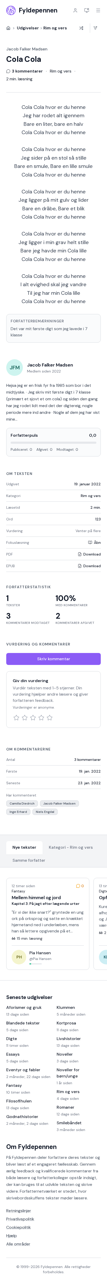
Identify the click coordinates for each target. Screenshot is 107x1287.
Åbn (97, 542)
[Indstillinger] (86, 10)
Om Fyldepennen (31, 1147)
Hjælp (11, 1235)
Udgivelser (28, 28)
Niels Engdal (45, 812)
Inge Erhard (18, 812)
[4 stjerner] (41, 717)
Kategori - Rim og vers (71, 847)
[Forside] (8, 28)
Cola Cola (23, 59)
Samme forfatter (28, 860)
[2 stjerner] (24, 717)
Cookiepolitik (18, 1227)
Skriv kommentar (53, 659)
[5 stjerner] (49, 717)
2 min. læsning (19, 79)
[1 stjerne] (16, 717)
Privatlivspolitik (20, 1219)
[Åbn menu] (98, 10)
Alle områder (18, 1244)
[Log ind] (75, 10)
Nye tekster (24, 847)
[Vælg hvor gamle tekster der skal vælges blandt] (95, 28)
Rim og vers (55, 28)
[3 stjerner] (33, 717)
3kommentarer (87, 759)
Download (92, 554)
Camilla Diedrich (22, 803)
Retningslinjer (18, 1210)
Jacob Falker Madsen (27, 49)
